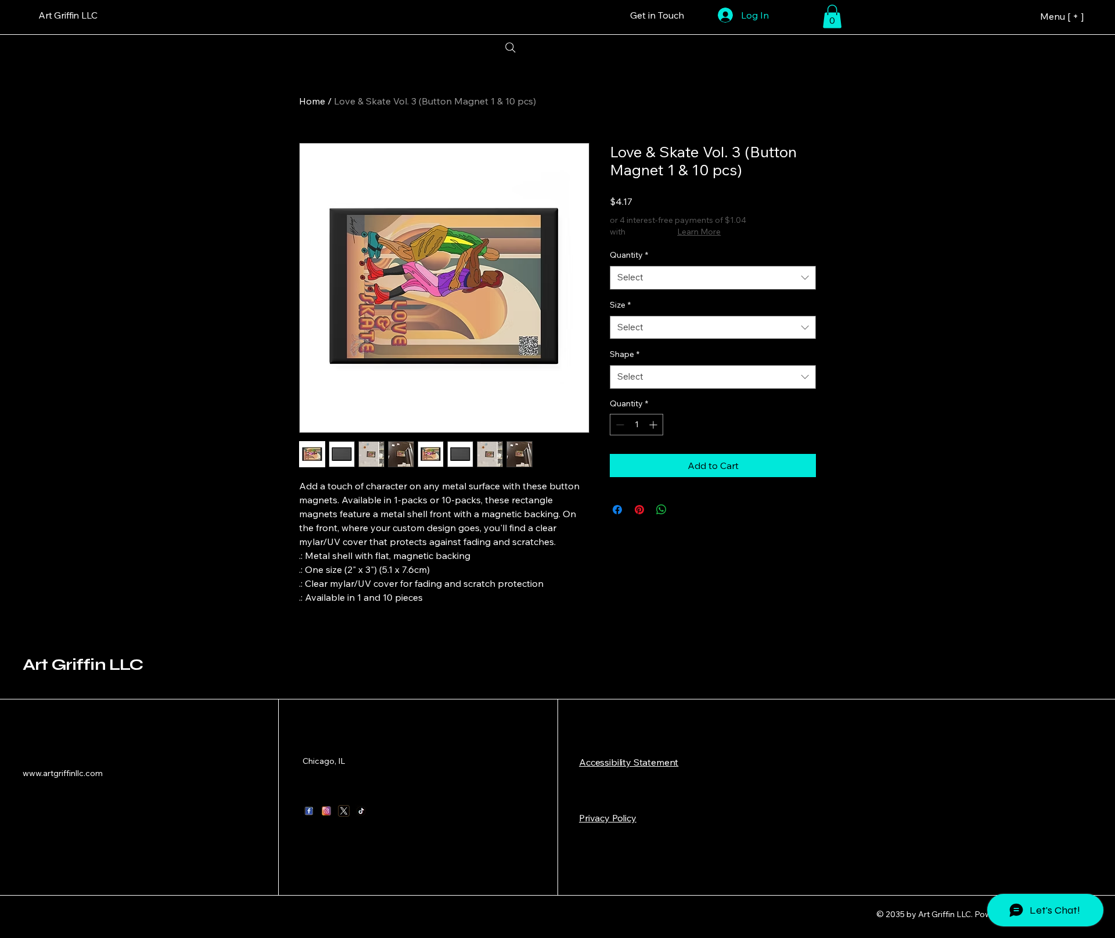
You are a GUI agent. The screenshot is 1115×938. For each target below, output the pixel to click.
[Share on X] (683, 510)
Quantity (629, 255)
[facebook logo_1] (309, 810)
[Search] (510, 47)
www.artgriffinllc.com (63, 773)
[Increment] (654, 424)
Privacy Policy (607, 818)
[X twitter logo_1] (343, 810)
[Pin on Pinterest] (639, 510)
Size (620, 305)
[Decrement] (619, 424)
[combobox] (713, 278)
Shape (624, 354)
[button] (832, 16)
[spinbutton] (636, 424)
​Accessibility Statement (628, 762)
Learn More (699, 231)
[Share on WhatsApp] (661, 510)
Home (312, 101)
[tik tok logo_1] (361, 810)
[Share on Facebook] (617, 510)
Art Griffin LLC (83, 664)
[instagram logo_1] (326, 810)
